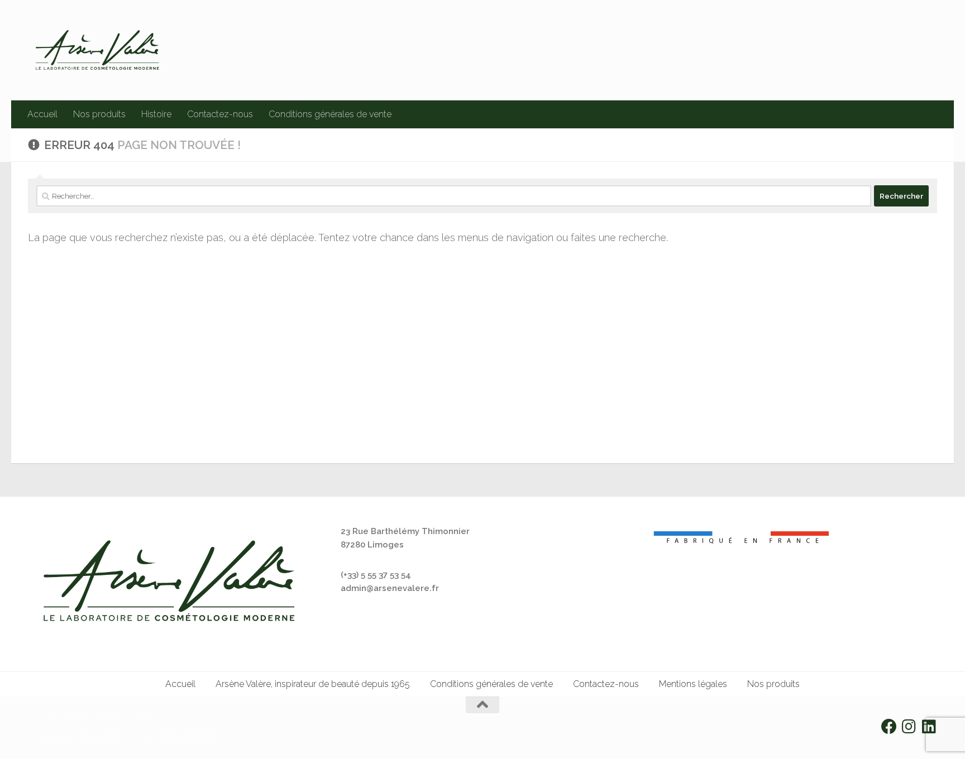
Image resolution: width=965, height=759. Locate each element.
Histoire (156, 114)
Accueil (42, 114)
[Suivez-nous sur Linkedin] (929, 726)
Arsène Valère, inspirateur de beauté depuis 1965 (313, 684)
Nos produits (99, 114)
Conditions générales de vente (330, 114)
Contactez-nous (220, 114)
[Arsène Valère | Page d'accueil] (98, 50)
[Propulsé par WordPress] (112, 735)
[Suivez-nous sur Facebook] (889, 726)
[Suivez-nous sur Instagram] (909, 726)
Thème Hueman (186, 735)
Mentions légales (693, 684)
